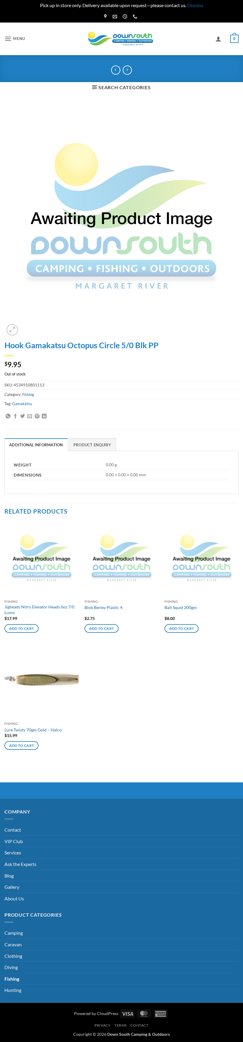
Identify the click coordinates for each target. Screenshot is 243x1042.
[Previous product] (127, 70)
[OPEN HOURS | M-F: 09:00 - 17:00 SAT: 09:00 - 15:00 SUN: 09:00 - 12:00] (126, 16)
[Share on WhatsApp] (8, 416)
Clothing (13, 956)
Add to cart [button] (21, 628)
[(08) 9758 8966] (136, 16)
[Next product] (115, 70)
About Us (14, 898)
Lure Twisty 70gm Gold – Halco (33, 729)
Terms (120, 1025)
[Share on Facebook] (15, 416)
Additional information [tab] (36, 444)
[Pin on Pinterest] (37, 416)
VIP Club (13, 841)
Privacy (103, 1025)
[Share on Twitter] (22, 416)
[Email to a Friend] (29, 416)
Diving (11, 967)
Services (12, 852)
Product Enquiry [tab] (92, 444)
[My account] (218, 38)
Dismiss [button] (195, 5)
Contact (12, 829)
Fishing (28, 394)
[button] (14, 38)
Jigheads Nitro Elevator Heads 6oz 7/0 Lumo (39, 609)
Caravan (13, 944)
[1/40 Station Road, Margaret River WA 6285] (106, 16)
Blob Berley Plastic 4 (103, 607)
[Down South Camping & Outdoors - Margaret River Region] (121, 38)
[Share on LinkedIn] (44, 416)
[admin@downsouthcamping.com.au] (116, 16)
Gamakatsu (22, 403)
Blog (9, 875)
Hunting (12, 990)
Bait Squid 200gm (180, 607)
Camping (13, 933)
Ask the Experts (20, 864)
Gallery (11, 887)
